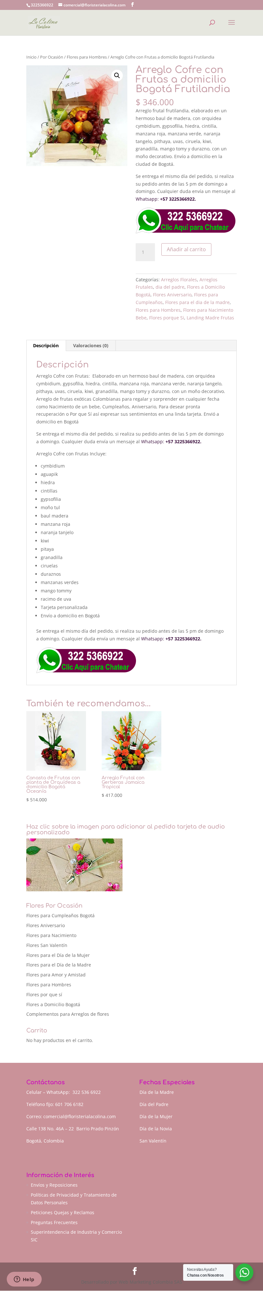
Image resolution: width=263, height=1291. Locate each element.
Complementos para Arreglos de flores (67, 1014)
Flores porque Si (166, 318)
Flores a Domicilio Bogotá (53, 1004)
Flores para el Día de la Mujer (58, 955)
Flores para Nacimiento (51, 935)
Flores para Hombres (87, 57)
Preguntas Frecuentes (54, 1222)
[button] (117, 75)
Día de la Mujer (156, 1116)
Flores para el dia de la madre (197, 302)
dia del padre (170, 287)
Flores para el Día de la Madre (58, 965)
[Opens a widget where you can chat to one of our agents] (24, 1280)
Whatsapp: (147, 199)
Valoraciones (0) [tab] (90, 345)
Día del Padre (154, 1104)
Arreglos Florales (179, 280)
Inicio (31, 57)
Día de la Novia (156, 1129)
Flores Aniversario (172, 295)
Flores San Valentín (46, 945)
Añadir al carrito (186, 249)
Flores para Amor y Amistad (56, 975)
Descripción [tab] (46, 345)
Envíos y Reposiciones (54, 1185)
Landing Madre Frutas (210, 318)
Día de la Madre (157, 1092)
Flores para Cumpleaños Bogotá (60, 915)
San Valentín (153, 1141)
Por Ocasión (51, 57)
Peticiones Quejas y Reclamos (62, 1212)
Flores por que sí (44, 994)
